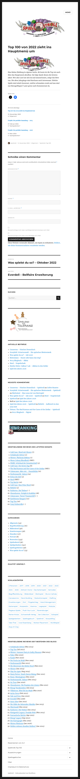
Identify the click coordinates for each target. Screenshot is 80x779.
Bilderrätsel (14, 529)
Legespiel (42, 606)
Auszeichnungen (14, 752)
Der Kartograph (16, 721)
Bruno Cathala (51, 594)
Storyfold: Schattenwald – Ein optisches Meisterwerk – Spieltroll (35, 390)
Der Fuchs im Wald (17, 660)
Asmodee (52, 590)
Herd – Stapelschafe (18, 363)
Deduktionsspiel (40, 598)
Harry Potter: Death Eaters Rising (23, 674)
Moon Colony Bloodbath (19, 460)
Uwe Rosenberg (25, 623)
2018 (27, 586)
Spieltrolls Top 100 (15, 748)
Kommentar (13, 169)
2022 (50, 586)
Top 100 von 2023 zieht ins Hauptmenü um (21, 111)
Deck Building (26, 598)
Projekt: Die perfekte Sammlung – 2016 (20, 130)
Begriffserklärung (17, 526)
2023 (56, 586)
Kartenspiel (13, 606)
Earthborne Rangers (18, 499)
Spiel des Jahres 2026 (18, 369)
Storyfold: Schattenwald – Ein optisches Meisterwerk (30, 352)
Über (10, 762)
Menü (68, 12)
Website (11, 217)
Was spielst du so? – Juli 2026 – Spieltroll (26, 396)
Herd (12, 480)
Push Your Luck (29, 610)
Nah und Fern (15, 696)
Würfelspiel (54, 623)
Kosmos (33, 606)
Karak (12, 658)
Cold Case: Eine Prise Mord (20, 485)
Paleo (12, 655)
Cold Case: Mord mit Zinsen (21, 452)
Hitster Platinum (16, 723)
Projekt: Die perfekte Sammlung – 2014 (20, 120)
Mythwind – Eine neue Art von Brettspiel (28, 393)
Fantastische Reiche (18, 715)
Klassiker (13, 534)
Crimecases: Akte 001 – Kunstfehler (24, 471)
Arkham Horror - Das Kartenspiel (33, 590)
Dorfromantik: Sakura (18, 474)
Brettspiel (39, 594)
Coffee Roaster (52, 388)
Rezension (14, 539)
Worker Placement (40, 623)
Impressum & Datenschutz (18, 767)
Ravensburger (42, 610)
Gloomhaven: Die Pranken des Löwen (24, 685)
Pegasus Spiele (14, 610)
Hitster (13, 669)
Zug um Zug (13, 627)
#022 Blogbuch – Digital (21, 412)
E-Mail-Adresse (15, 208)
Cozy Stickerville (16, 504)
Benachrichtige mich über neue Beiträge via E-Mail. (24, 235)
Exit (24, 602)
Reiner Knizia (14, 614)
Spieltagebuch (28, 619)
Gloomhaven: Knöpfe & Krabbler (23, 493)
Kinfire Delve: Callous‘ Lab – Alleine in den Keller (29, 366)
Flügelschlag (33, 602)
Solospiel (54, 614)
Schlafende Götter (17, 455)
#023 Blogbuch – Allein (19, 360)
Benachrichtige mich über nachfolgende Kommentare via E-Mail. (29, 230)
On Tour (13, 682)
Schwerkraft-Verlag (28, 614)
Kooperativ (24, 606)
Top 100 (48, 143)
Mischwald (14, 707)
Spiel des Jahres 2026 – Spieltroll (23, 404)
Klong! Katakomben (18, 688)
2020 (39, 586)
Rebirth (13, 488)
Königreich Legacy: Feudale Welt (23, 712)
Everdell (13, 699)
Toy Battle (14, 482)
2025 (17, 590)
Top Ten (13, 501)
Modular (52, 606)
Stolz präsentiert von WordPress (25, 773)
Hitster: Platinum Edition (20, 458)
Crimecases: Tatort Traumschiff (22, 496)
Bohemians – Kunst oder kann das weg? (25, 358)
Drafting (52, 598)
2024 (11, 590)
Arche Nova (14, 693)
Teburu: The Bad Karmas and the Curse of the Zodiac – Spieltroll (35, 409)
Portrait (13, 537)
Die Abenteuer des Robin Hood (22, 666)
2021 (44, 586)
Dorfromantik (15, 663)
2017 (21, 586)
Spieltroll (13, 143)
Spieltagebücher (16, 548)
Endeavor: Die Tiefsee (18, 490)
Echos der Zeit (15, 477)
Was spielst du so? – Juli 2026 (21, 355)
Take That (12, 623)
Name (11, 198)
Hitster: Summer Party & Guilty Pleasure (25, 652)
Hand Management (48, 602)
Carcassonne (14, 598)
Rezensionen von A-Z (16, 743)
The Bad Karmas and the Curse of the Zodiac (27, 469)
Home (10, 738)
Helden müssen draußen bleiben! (23, 726)
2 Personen (13, 586)
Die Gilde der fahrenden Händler (22, 704)
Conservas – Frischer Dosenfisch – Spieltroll (27, 388)
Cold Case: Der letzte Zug (19, 466)
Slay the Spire (15, 671)
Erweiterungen (15, 531)
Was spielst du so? (17, 550)
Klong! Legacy (15, 718)
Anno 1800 (14, 702)
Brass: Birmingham (17, 677)
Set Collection (43, 614)
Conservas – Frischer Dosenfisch (22, 350)
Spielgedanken (15, 545)
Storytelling (50, 619)
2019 (33, 586)
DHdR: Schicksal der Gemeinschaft (23, 463)
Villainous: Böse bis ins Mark (21, 691)
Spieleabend (14, 542)
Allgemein (34, 143)
